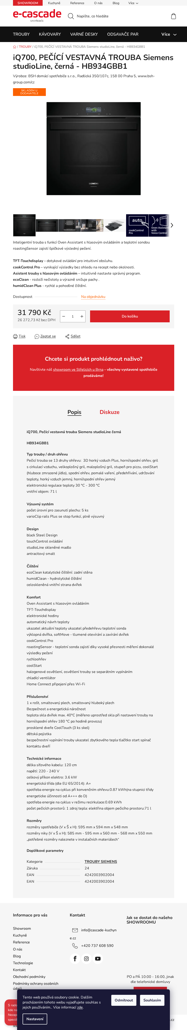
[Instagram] (86, 958)
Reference (77, 3)
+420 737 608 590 (97, 945)
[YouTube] (98, 958)
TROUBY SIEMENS (101, 861)
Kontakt (19, 969)
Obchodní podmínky (29, 976)
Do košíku (130, 316)
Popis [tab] (74, 412)
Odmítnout (124, 1000)
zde (80, 1007)
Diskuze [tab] (109, 412)
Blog (116, 3)
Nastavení (34, 1019)
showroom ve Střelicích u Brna (78, 369)
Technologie (23, 963)
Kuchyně (54, 3)
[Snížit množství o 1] (63, 316)
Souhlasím (152, 1000)
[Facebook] (75, 958)
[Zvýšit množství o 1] (81, 316)
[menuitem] (21, 34)
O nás (98, 3)
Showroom (28, 3)
